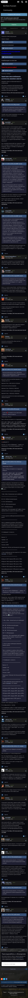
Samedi (7, 320)
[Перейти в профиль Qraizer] (2, 785)
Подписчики (13, 969)
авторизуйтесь (19, 957)
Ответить (14, 24)
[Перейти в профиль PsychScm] (2, 349)
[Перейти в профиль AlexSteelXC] (2, 159)
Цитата (6, 96)
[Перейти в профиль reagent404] (2, 211)
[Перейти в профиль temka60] (2, 839)
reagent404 (8, 211)
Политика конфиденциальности (16, 992)
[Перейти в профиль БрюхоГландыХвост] (2, 257)
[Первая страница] (2, 28)
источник (4, 553)
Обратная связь (13, 993)
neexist (5, 19)
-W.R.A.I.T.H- (8, 456)
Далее (23, 28)
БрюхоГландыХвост (10, 256)
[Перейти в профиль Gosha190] (2, 438)
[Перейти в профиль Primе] (2, 404)
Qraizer (7, 785)
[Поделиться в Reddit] (2, 979)
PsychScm (8, 349)
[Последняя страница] (26, 28)
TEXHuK (7, 99)
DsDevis (7, 336)
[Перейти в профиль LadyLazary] (2, 883)
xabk (6, 769)
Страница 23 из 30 (14, 28)
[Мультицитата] (2, 96)
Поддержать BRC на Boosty (14, 14)
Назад (4, 28)
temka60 (7, 839)
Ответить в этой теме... (10, 964)
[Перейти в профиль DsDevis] (2, 337)
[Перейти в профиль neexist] (2, 32)
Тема (4, 992)
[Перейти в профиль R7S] (2, 298)
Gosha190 (8, 437)
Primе (6, 404)
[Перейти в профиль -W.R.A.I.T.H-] (2, 457)
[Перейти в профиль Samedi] (2, 320)
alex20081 (8, 122)
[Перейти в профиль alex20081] (2, 122)
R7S (6, 298)
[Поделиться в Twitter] (4, 979)
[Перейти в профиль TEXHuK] (2, 100)
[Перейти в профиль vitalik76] (2, 910)
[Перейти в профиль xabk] (2, 770)
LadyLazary (8, 882)
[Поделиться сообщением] (25, 33)
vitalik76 (7, 909)
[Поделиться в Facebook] (6, 979)
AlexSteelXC (8, 158)
